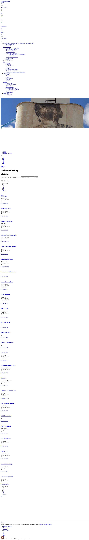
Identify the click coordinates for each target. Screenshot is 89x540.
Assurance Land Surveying (8, 271)
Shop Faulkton (9, 78)
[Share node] (1, 155)
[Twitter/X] (3, 159)
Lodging (8, 79)
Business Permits (10, 87)
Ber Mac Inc (4, 352)
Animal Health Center (7, 259)
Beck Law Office (5, 322)
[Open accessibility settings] (2, 537)
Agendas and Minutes (11, 50)
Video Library (9, 96)
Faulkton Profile (9, 92)
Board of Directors (10, 44)
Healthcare (8, 67)
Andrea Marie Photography (9, 235)
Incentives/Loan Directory (12, 88)
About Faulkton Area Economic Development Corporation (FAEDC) (18, 43)
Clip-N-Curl (4, 451)
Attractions (8, 75)
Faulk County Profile (10, 91)
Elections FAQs (9, 58)
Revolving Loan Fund (14, 89)
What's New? (6, 93)
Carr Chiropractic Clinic (8, 403)
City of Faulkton (7, 47)
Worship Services (10, 65)
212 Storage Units (6, 208)
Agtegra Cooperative (6, 221)
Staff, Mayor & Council (11, 49)
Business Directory (10, 85)
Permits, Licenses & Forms (12, 57)
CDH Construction (6, 416)
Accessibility (6, 530)
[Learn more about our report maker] (4, 167)
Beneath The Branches (7, 342)
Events (7, 74)
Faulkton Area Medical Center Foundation (15, 72)
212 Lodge (4, 196)
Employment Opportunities (12, 53)
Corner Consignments (7, 476)
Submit (36, 177)
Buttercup (3, 378)
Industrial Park (9, 83)
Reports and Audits (10, 52)
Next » (4, 190)
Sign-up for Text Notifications (12, 48)
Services (8, 68)
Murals (7, 77)
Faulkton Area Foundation (12, 70)
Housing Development (11, 84)
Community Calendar (8, 60)
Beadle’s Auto (4, 308)
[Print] (3, 162)
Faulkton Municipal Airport (12, 69)
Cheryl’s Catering (6, 426)
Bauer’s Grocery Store (7, 282)
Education (8, 64)
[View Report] (2, 167)
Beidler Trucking (5, 332)
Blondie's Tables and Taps (8, 365)
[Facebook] (3, 158)
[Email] (3, 163)
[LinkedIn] (3, 160)
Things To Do (6, 73)
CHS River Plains (6, 438)
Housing (8, 63)
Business (5, 82)
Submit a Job (12, 55)
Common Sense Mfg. (6, 464)
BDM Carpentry (5, 294)
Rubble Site (8, 59)
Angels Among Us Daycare (8, 246)
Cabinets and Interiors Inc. (8, 390)
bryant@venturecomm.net (46, 524)
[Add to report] (1, 167)
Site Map (5, 529)
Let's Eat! (8, 80)
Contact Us (8, 45)
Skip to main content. (5, 1)
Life (4, 62)
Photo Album (9, 94)
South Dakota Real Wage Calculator (17, 54)
